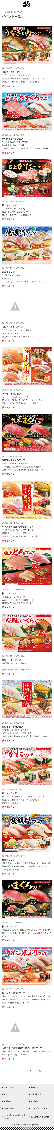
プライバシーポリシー (40, 1108)
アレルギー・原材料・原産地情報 (14, 1116)
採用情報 (34, 1101)
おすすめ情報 (9, 1087)
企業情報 (7, 1101)
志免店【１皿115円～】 (15, 12)
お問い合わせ (9, 1108)
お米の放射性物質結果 (40, 1117)
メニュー (7, 1094)
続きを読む (7, 86)
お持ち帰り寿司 (37, 1094)
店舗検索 (34, 1087)
